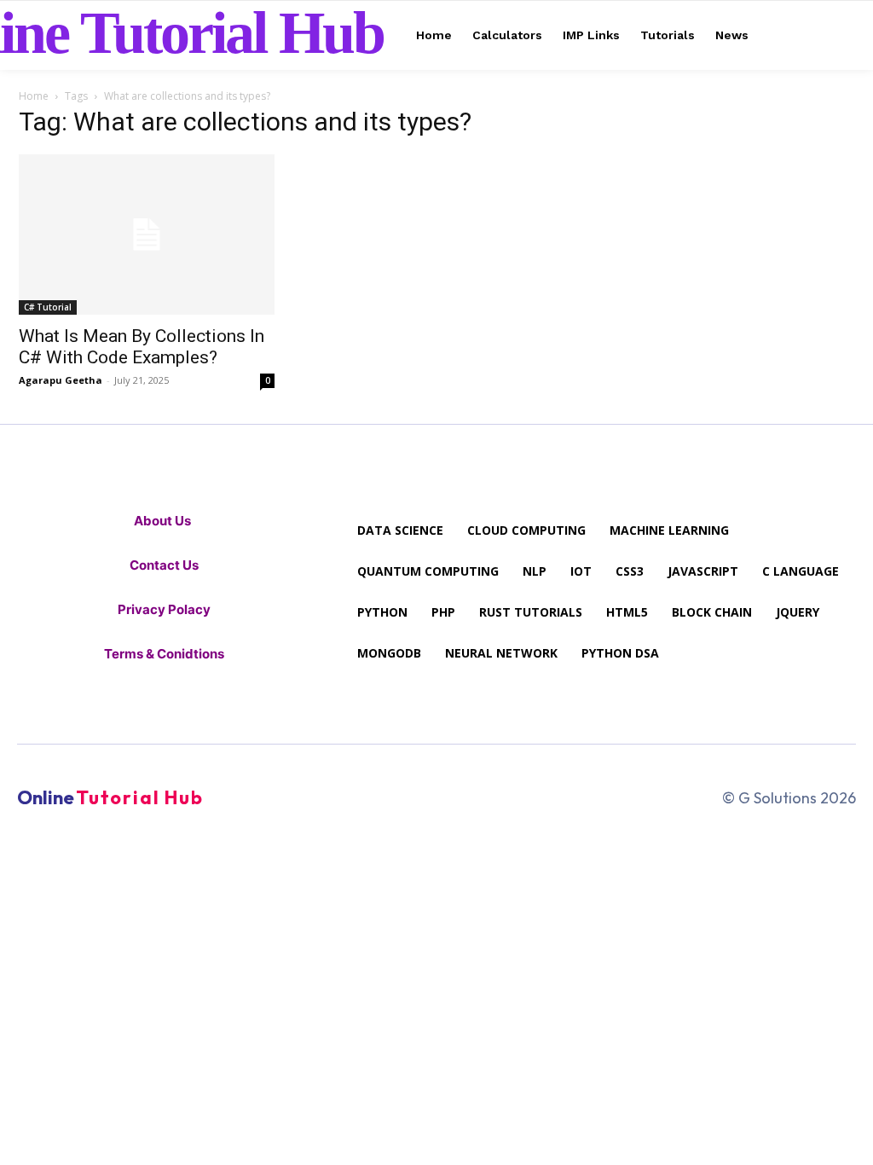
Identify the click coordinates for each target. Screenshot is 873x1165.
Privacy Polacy (164, 609)
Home (34, 96)
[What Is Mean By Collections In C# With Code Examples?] (147, 234)
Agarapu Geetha (60, 380)
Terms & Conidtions (164, 654)
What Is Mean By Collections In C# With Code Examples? (141, 347)
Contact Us (164, 565)
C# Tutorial (48, 307)
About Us (164, 521)
